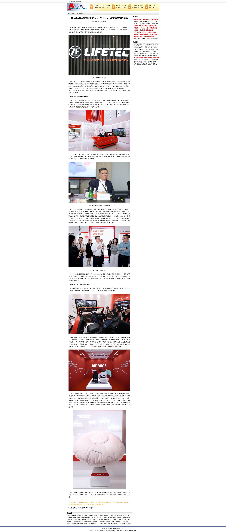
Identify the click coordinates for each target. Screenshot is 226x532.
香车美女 (117, 7)
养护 (154, 5)
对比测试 (134, 7)
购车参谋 (140, 7)
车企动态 (101, 5)
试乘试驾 (140, 5)
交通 (150, 7)
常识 (150, 5)
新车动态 (117, 5)
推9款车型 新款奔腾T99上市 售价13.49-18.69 (146, 53)
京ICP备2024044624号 (115, 530)
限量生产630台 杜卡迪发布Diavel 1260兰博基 (146, 59)
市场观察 (107, 5)
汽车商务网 (103, 21)
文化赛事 (101, 7)
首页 (73, 13)
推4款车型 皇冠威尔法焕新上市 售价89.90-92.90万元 (114, 521)
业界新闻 (95, 5)
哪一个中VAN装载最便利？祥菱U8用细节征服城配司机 (82, 521)
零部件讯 (134, 5)
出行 (154, 7)
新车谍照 (123, 7)
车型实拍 (123, 5)
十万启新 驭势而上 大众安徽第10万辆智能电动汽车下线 (115, 519)
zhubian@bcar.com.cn (118, 528)
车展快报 (95, 7)
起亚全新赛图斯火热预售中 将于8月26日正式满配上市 (114, 515)
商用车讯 (107, 7)
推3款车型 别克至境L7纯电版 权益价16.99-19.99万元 (81, 523)
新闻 (76, 13)
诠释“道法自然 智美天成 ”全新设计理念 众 (145, 64)
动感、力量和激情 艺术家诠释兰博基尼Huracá (146, 49)
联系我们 (104, 528)
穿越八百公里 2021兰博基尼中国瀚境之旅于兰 (146, 55)
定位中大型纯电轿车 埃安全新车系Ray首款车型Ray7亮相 (115, 523)
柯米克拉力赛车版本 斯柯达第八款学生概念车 (146, 47)
